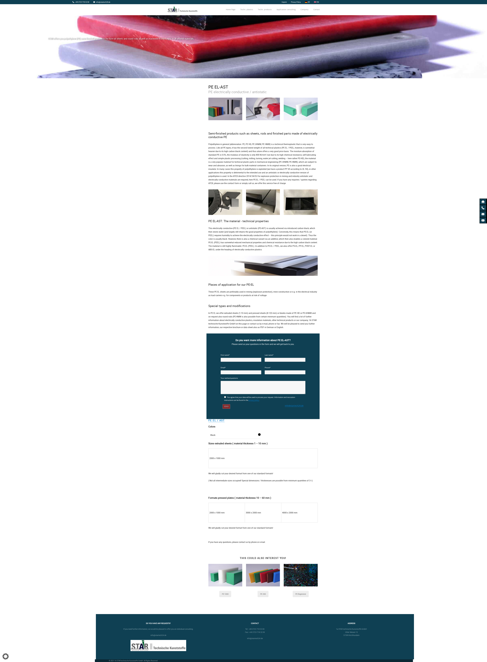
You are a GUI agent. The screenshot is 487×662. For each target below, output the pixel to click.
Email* (223, 368)
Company (304, 10)
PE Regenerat (300, 594)
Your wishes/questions (229, 378)
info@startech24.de (103, 2)
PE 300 (263, 594)
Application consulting (286, 10)
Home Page (230, 10)
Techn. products (265, 10)
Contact (316, 10)
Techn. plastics (246, 10)
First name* (225, 355)
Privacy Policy (296, 2)
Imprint (284, 2)
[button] (483, 202)
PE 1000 (225, 594)
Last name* (269, 355)
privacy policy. (254, 400)
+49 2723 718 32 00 (82, 2)
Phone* (268, 368)
